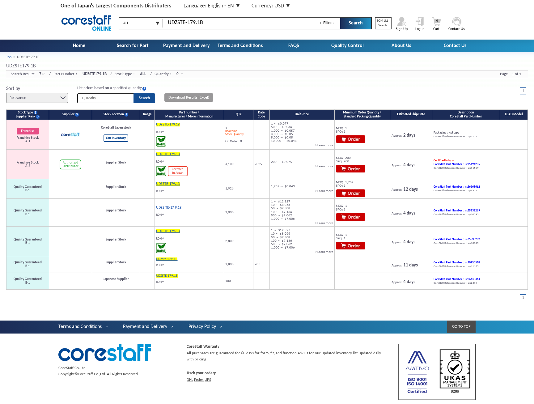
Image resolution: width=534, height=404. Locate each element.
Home (79, 45)
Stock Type (25, 112)
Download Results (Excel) (188, 98)
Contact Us (455, 45)
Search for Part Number (133, 52)
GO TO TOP (461, 327)
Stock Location (114, 114)
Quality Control (347, 45)
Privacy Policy (202, 326)
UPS (208, 380)
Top (8, 57)
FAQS (293, 45)
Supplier (68, 114)
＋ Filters (326, 23)
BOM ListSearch (382, 23)
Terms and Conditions (240, 45)
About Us (401, 45)
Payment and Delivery (186, 45)
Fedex (199, 380)
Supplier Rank (25, 116)
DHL (190, 380)
